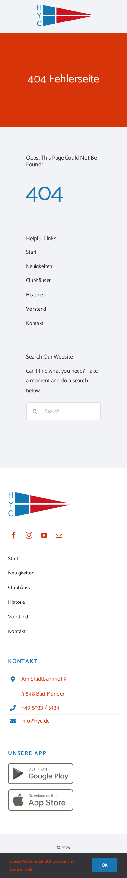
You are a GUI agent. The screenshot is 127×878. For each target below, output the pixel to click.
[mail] (59, 535)
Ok (105, 865)
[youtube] (44, 535)
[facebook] (14, 535)
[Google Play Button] (40, 765)
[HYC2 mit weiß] (64, 6)
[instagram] (29, 535)
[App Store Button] (40, 792)
